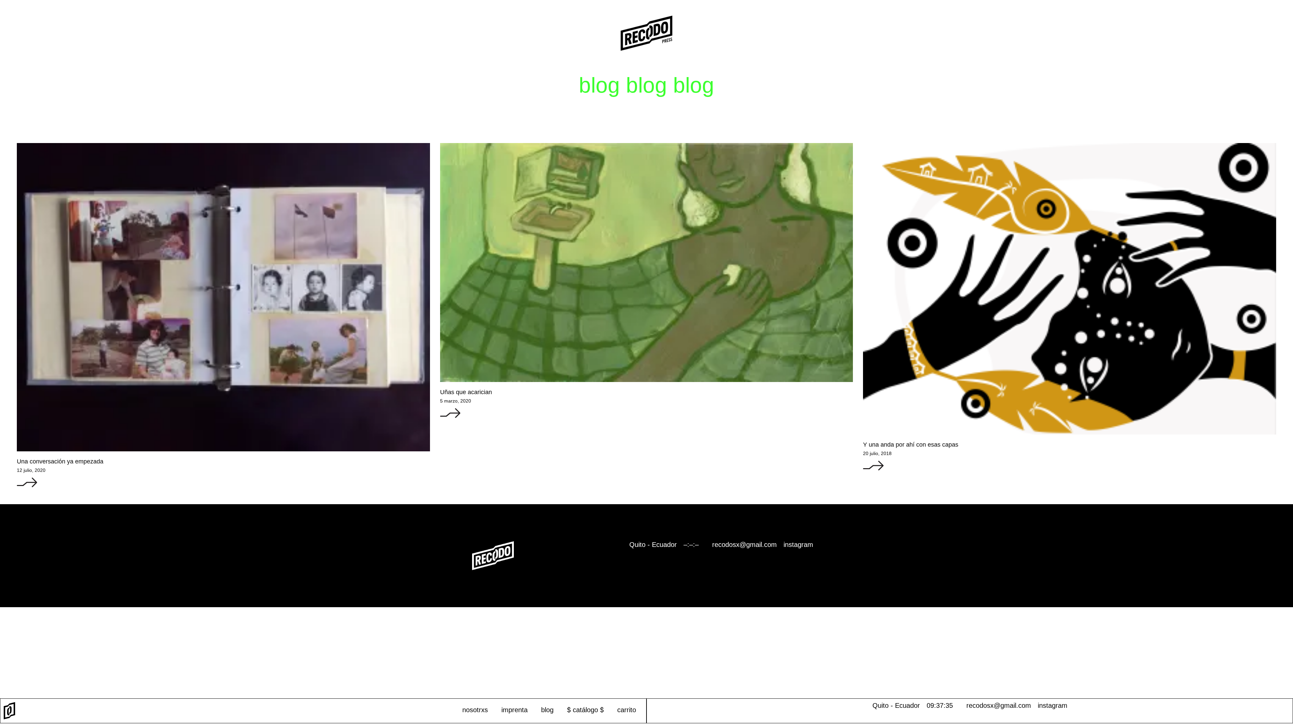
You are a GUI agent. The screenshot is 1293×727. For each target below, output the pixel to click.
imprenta (514, 710)
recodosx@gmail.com (998, 705)
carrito (626, 710)
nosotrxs (475, 710)
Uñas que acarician (466, 392)
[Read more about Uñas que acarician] (450, 416)
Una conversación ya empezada (60, 461)
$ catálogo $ (585, 710)
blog (547, 710)
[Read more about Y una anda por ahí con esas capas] (873, 469)
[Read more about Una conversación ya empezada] (27, 486)
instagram (1052, 705)
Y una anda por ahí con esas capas (910, 444)
